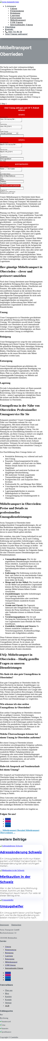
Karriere (8, 996)
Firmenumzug (17, 11)
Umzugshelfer (11, 906)
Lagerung (15, 15)
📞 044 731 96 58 (13, 32)
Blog (7, 993)
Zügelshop (10, 27)
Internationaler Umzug (21, 25)
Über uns (8, 990)
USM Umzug (16, 22)
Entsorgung (16, 18)
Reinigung (15, 13)
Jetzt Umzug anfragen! (16, 34)
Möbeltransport (18, 20)
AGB (7, 1006)
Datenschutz (16, 925)
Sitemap (8, 1003)
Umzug (13, 8)
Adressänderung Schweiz (21, 852)
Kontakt (9, 29)
